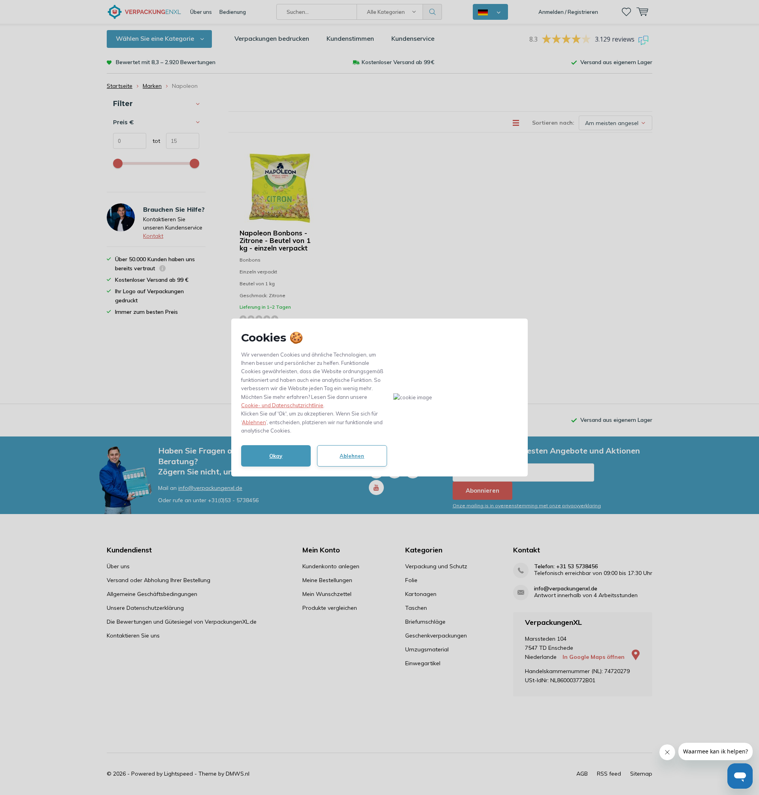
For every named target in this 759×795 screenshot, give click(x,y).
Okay (275, 456)
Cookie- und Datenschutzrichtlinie (282, 405)
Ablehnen (254, 422)
